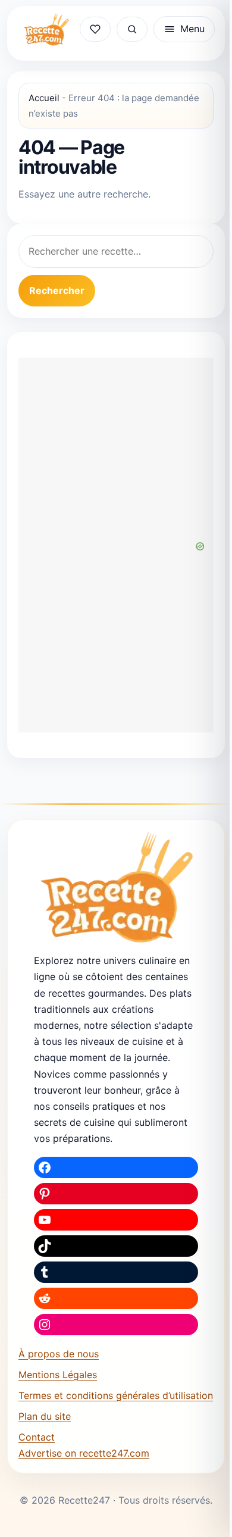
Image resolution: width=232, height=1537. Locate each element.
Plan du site (44, 1416)
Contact (36, 1437)
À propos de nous (58, 1354)
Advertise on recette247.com (83, 1453)
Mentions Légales (57, 1375)
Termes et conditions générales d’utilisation (115, 1395)
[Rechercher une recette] (132, 29)
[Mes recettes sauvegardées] (95, 29)
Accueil (44, 98)
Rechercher (56, 290)
